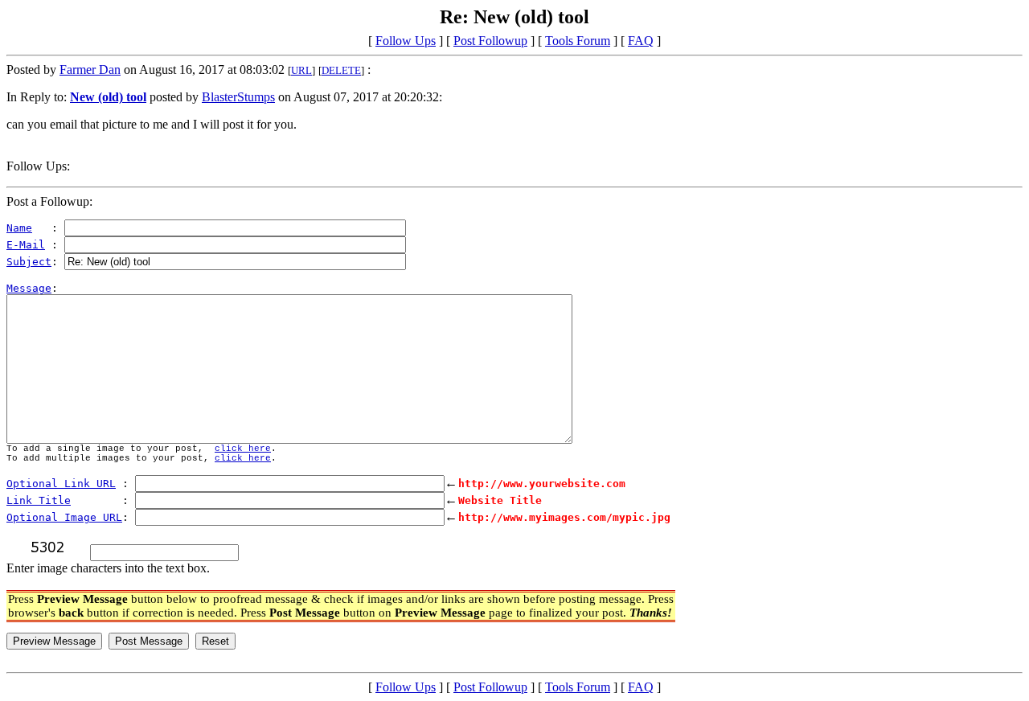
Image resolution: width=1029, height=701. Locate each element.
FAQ (641, 40)
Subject (28, 262)
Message (28, 288)
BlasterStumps (238, 97)
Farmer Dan (90, 69)
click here (243, 448)
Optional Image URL (64, 517)
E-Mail (25, 245)
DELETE (341, 70)
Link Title (38, 500)
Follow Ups (405, 40)
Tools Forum (577, 40)
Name (19, 228)
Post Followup (490, 40)
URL (301, 70)
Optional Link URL (61, 484)
